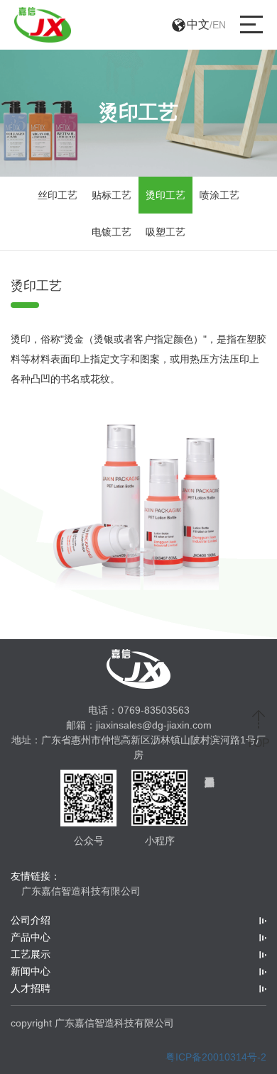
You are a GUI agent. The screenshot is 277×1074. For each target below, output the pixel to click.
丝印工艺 (57, 195)
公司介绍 (30, 920)
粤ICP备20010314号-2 (215, 1057)
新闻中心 (30, 971)
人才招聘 (30, 988)
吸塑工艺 (165, 232)
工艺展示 (30, 954)
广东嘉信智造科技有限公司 (81, 891)
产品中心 (30, 937)
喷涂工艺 (219, 195)
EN (219, 25)
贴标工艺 (111, 195)
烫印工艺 (165, 195)
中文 (198, 24)
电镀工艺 (111, 232)
